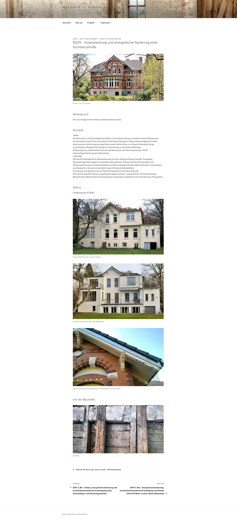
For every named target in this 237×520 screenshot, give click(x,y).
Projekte (90, 23)
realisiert (100, 470)
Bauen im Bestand (85, 470)
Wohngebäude (114, 470)
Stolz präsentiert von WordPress (75, 514)
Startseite (66, 23)
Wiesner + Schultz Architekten (105, 39)
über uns (79, 23)
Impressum (105, 23)
